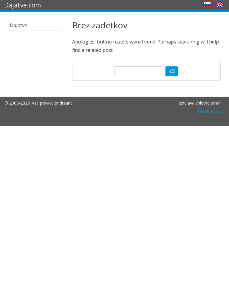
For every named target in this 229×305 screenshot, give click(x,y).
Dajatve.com (210, 111)
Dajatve (18, 25)
